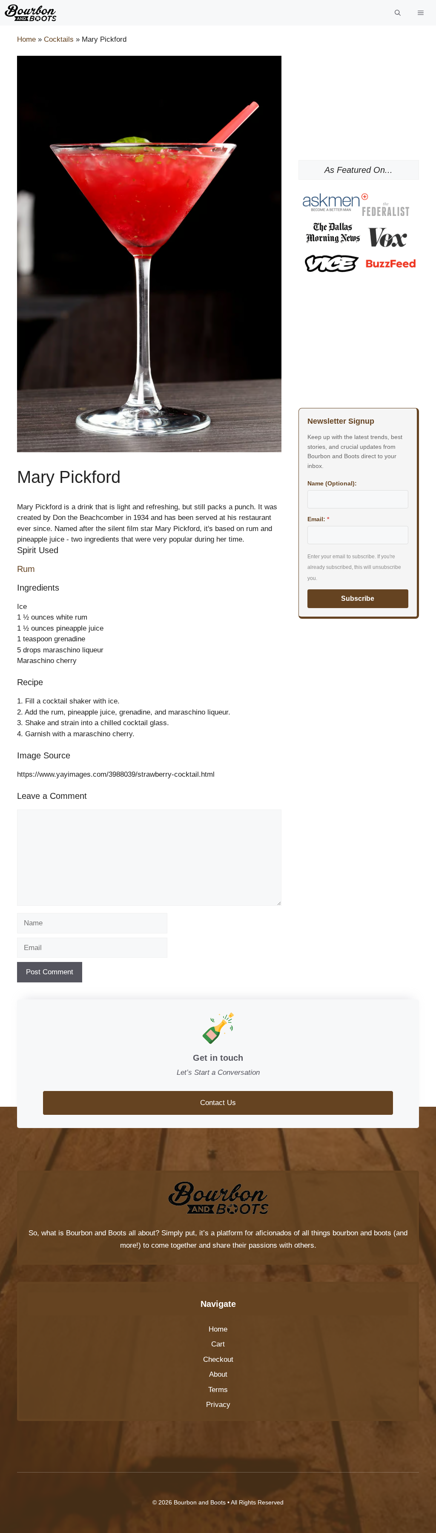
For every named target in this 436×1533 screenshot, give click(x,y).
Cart (218, 1344)
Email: (318, 519)
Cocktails (59, 39)
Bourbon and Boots (96, 1233)
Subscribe (357, 598)
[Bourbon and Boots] (30, 13)
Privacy (218, 1405)
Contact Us (218, 1103)
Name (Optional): (332, 483)
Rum (26, 569)
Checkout (218, 1359)
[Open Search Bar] (397, 13)
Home (26, 39)
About (218, 1374)
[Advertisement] (358, 98)
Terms (218, 1390)
